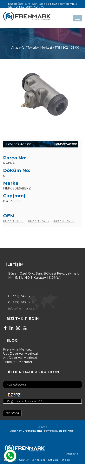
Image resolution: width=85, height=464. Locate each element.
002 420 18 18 (13, 221)
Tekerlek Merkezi (17, 362)
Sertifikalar (38, 459)
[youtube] (25, 328)
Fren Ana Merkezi (18, 349)
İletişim (65, 459)
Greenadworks (32, 430)
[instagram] (18, 328)
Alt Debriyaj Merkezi (20, 358)
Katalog (53, 459)
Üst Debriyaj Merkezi (20, 353)
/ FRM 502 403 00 (66, 47)
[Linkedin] (11, 328)
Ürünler (24, 459)
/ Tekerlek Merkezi (39, 47)
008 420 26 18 (63, 221)
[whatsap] (10, 456)
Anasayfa (17, 47)
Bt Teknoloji (67, 430)
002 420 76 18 (38, 221)
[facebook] (5, 328)
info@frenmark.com (23, 308)
